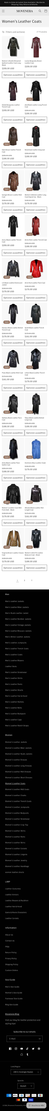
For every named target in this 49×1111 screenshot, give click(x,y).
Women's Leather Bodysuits (17, 813)
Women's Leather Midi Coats (17, 789)
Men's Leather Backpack (15, 713)
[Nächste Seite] (31, 580)
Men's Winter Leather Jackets (17, 637)
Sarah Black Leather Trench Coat (34, 329)
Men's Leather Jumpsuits (16, 642)
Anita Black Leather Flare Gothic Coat (11, 464)
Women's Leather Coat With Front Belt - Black (12, 509)
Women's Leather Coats (15, 783)
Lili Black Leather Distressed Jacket (12, 284)
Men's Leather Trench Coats (17, 648)
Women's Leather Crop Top (16, 825)
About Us (9, 935)
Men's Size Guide (12, 987)
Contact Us (10, 940)
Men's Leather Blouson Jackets (18, 631)
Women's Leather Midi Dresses (18, 771)
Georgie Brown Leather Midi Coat (12, 196)
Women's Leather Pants (15, 837)
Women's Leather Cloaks (15, 795)
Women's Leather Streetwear (17, 819)
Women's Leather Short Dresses (18, 777)
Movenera (11, 1105)
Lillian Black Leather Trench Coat (35, 374)
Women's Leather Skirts (15, 842)
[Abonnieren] (39, 1039)
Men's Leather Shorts (14, 690)
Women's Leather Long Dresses (18, 766)
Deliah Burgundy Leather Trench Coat (11, 106)
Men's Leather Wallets (14, 702)
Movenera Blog (12, 1014)
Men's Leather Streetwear (16, 672)
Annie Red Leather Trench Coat (36, 240)
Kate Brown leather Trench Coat (11, 151)
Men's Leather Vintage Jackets (18, 625)
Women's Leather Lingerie (16, 854)
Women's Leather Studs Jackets (18, 754)
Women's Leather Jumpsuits (17, 807)
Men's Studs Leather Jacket (16, 613)
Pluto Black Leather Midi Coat (12, 373)
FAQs (7, 946)
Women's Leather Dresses (16, 760)
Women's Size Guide (13, 992)
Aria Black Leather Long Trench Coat (36, 106)
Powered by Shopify (21, 1105)
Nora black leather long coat (35, 150)
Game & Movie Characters (16, 912)
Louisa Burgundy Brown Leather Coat (33, 62)
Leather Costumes (13, 888)
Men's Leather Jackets (14, 601)
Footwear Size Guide (13, 998)
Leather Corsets (12, 918)
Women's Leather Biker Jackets (18, 748)
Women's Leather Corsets (16, 848)
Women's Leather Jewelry (16, 860)
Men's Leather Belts (13, 708)
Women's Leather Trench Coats (18, 801)
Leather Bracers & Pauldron (16, 900)
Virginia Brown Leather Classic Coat (13, 554)
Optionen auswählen (13, 75)
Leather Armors (11, 894)
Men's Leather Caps (13, 719)
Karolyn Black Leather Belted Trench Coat (12, 329)
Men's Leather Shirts (13, 678)
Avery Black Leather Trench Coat (11, 241)
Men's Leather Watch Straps (17, 725)
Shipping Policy (11, 964)
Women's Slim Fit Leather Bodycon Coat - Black (34, 554)
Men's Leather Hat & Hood (16, 696)
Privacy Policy (11, 958)
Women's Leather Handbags (17, 866)
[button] (3, 11)
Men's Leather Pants (13, 684)
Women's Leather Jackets (16, 742)
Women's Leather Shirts (15, 831)
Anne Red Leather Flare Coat (35, 283)
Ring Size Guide (11, 1004)
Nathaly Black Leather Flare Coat (12, 419)
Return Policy (11, 952)
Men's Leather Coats (13, 654)
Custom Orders (11, 970)
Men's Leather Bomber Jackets (18, 619)
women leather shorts (14, 872)
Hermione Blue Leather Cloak (35, 463)
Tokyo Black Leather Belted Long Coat (34, 419)
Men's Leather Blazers (14, 660)
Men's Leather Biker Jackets (17, 607)
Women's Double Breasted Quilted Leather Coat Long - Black (12, 63)
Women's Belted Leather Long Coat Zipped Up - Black (35, 196)
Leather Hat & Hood (13, 906)
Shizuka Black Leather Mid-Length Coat (34, 509)
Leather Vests (11, 666)
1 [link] (17, 580)
